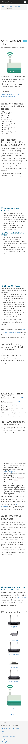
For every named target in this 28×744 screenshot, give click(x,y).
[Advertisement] (14, 26)
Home (4, 6)
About (3, 731)
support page (22, 597)
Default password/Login (11, 94)
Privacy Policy (5, 742)
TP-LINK (17, 6)
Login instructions (9, 96)
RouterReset (7, 2)
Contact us (5, 734)
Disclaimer (5, 739)
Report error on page (20, 716)
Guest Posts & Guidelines (8, 736)
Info (10, 6)
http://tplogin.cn (9, 472)
